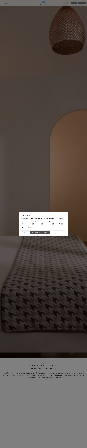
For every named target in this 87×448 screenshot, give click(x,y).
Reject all (25, 232)
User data (58, 224)
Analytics (38, 224)
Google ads (24, 228)
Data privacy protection (55, 221)
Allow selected (36, 232)
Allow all (46, 232)
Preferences (48, 224)
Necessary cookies (26, 224)
